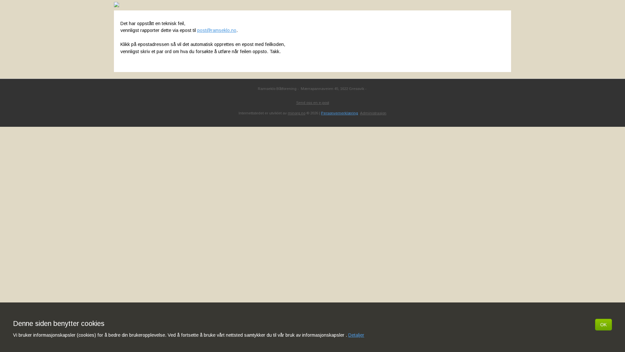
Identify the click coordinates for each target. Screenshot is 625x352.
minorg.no (296, 113)
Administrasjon (373, 113)
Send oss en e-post (312, 103)
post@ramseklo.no (216, 30)
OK (603, 324)
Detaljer (356, 335)
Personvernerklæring (339, 113)
